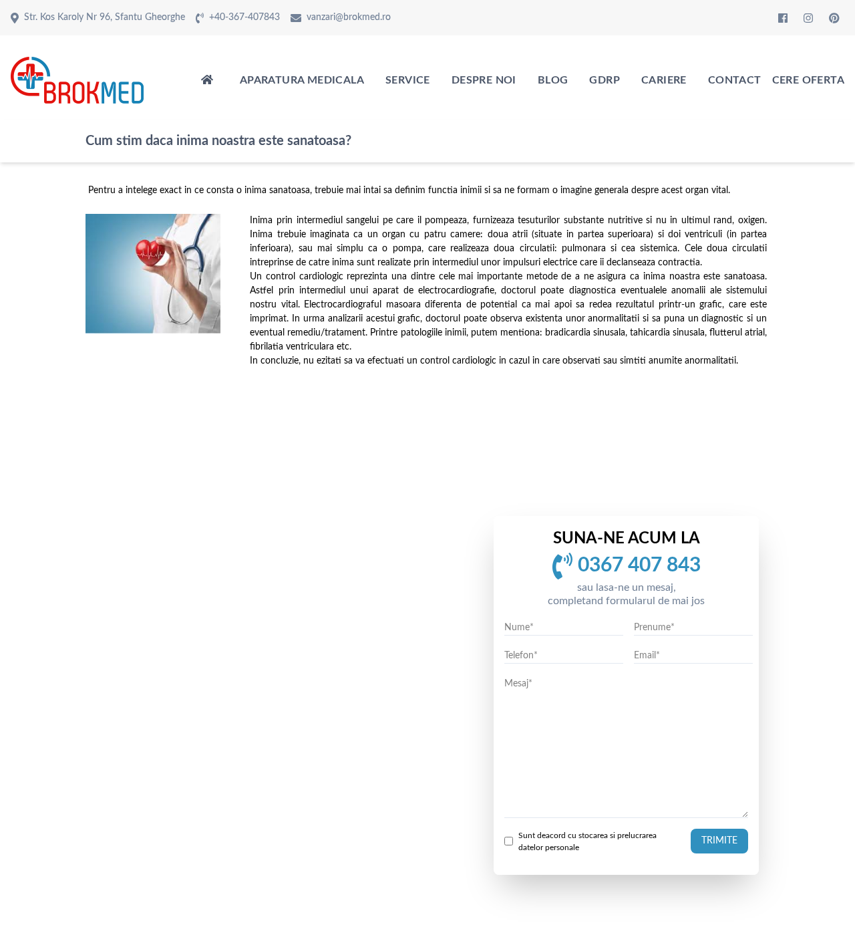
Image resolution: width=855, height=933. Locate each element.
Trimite (719, 840)
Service (407, 80)
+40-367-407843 (244, 17)
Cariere (664, 80)
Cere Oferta (808, 80)
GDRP (604, 80)
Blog (553, 80)
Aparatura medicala (302, 80)
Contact (734, 80)
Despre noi (484, 80)
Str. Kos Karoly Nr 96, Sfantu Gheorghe (104, 17)
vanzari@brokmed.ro (349, 17)
